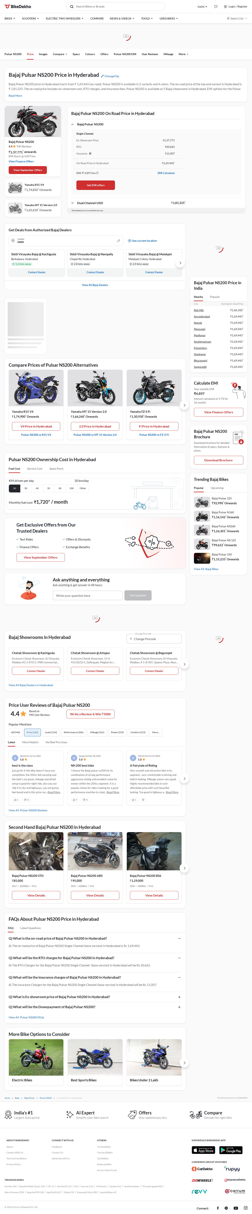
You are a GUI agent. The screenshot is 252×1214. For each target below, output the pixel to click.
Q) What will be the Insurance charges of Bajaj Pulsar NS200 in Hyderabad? (65, 977)
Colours (90, 54)
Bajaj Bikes (212, 569)
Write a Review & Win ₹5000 (90, 714)
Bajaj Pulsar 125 (222, 498)
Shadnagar (200, 354)
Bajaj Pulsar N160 (223, 512)
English (201, 6)
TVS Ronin (101, 1186)
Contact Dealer (36, 671)
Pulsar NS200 (13, 54)
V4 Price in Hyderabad (36, 426)
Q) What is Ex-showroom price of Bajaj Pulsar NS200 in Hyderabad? (59, 997)
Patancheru (200, 348)
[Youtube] (236, 1208)
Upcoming (217, 487)
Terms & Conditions (16, 1158)
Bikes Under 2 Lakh (144, 1080)
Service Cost (34, 468)
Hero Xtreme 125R (14, 1192)
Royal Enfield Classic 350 (32, 1186)
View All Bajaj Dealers (95, 285)
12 (28, 800)
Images (43, 54)
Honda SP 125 (64, 1186)
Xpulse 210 (115, 1186)
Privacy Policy (13, 1164)
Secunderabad (202, 316)
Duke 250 (69, 1192)
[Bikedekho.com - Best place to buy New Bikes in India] (18, 6)
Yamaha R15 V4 (34, 184)
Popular (215, 296)
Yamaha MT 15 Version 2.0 (41, 205)
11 (87, 800)
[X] (226, 1208)
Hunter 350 (11, 1186)
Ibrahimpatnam (202, 341)
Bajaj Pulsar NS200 (21, 141)
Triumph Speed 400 (152, 1186)
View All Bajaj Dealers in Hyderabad (31, 685)
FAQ (10, 928)
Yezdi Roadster (131, 1186)
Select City (237, 18)
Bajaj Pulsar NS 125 (224, 540)
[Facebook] (218, 1208)
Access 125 (87, 1186)
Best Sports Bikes (83, 1080)
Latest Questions (30, 928)
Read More (15, 95)
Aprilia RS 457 (54, 1192)
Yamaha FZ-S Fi (140, 411)
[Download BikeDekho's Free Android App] (231, 1150)
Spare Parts (56, 468)
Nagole (198, 322)
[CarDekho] (202, 1169)
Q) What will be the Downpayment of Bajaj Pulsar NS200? (52, 1007)
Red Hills (199, 310)
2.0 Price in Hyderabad (95, 426)
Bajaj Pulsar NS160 (223, 526)
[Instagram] (245, 1208)
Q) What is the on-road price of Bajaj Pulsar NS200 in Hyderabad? (58, 938)
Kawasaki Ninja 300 (87, 1192)
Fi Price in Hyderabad (154, 426)
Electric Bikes (22, 1080)
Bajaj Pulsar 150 (222, 554)
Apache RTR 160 (35, 1192)
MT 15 (51, 1186)
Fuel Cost (14, 468)
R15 (76, 1186)
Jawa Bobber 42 (108, 1192)
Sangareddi (200, 366)
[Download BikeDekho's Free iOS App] (203, 1150)
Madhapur (200, 335)
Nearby (198, 296)
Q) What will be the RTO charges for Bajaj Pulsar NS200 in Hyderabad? (61, 958)
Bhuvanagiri (200, 360)
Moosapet (199, 329)
